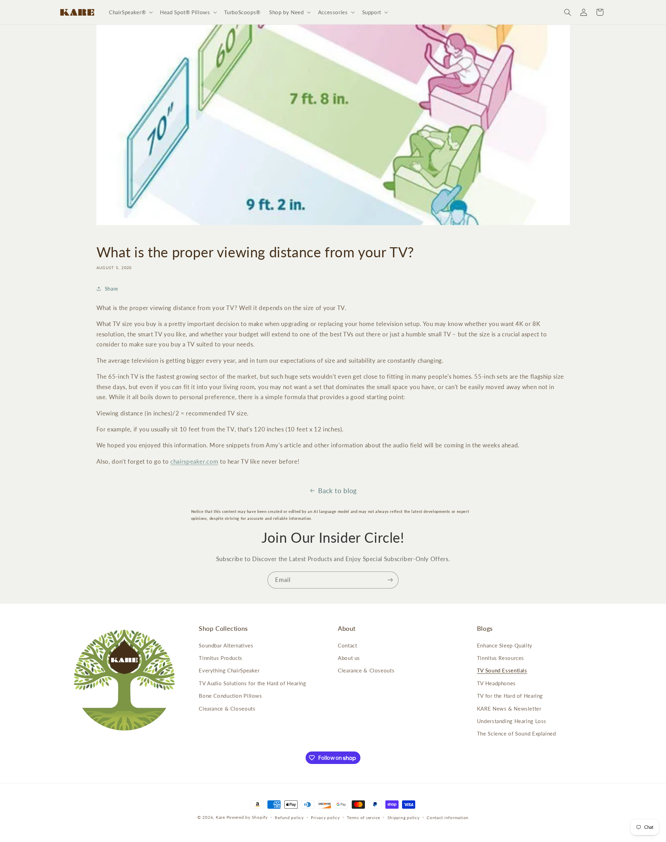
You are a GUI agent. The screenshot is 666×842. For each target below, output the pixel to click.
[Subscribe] (390, 580)
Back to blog (337, 491)
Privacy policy (325, 817)
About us (349, 658)
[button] (129, 12)
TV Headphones (496, 683)
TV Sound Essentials (502, 670)
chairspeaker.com (194, 461)
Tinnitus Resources (500, 658)
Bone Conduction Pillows (230, 696)
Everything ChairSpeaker (229, 670)
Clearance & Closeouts (227, 708)
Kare (220, 817)
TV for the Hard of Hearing (510, 696)
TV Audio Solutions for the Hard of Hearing (252, 683)
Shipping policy (403, 817)
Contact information (448, 817)
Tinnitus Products (220, 658)
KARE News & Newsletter (509, 708)
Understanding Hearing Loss (511, 721)
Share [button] (111, 288)
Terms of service (363, 817)
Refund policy (289, 817)
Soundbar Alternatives (226, 645)
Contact (347, 645)
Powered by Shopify (247, 817)
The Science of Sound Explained (516, 733)
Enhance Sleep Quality (504, 645)
